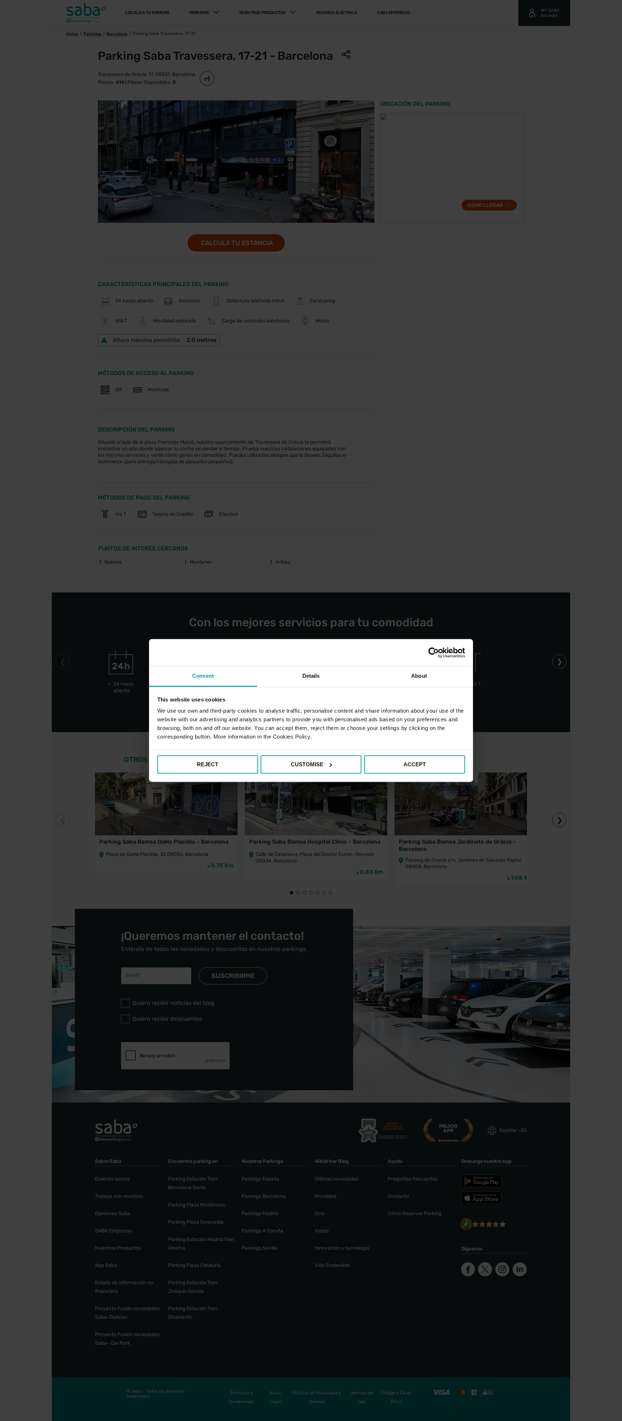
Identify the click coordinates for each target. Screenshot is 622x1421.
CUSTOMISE (307, 764)
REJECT (207, 764)
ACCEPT (415, 764)
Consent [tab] (203, 676)
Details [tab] (311, 676)
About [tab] (419, 676)
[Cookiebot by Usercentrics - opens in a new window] (433, 652)
